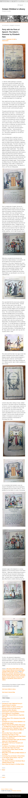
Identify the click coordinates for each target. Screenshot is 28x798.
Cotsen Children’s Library (13, 9)
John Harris (22, 675)
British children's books (17, 668)
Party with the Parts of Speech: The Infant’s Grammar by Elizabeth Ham (11, 33)
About (3, 769)
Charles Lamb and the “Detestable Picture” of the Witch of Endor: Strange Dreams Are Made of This (14, 729)
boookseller (16, 673)
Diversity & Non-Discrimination (14, 796)
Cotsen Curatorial (6, 670)
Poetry (16, 671)
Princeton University (21, 785)
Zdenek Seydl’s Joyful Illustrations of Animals (13, 711)
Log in (3, 777)
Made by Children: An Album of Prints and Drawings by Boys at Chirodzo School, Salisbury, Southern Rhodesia (12, 708)
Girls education (17, 674)
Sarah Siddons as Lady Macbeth (13, 677)
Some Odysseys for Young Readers (10, 713)
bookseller (11, 673)
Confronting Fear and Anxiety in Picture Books (13, 756)
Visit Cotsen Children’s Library (9, 689)
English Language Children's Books (13, 670)
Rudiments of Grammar (16, 677)
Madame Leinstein (6, 677)
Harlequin (9, 675)
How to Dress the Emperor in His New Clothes (13, 764)
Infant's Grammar (16, 675)
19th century (9, 668)
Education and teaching (15, 670)
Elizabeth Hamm (9, 674)
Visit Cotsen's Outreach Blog (8, 692)
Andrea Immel (5, 40)
